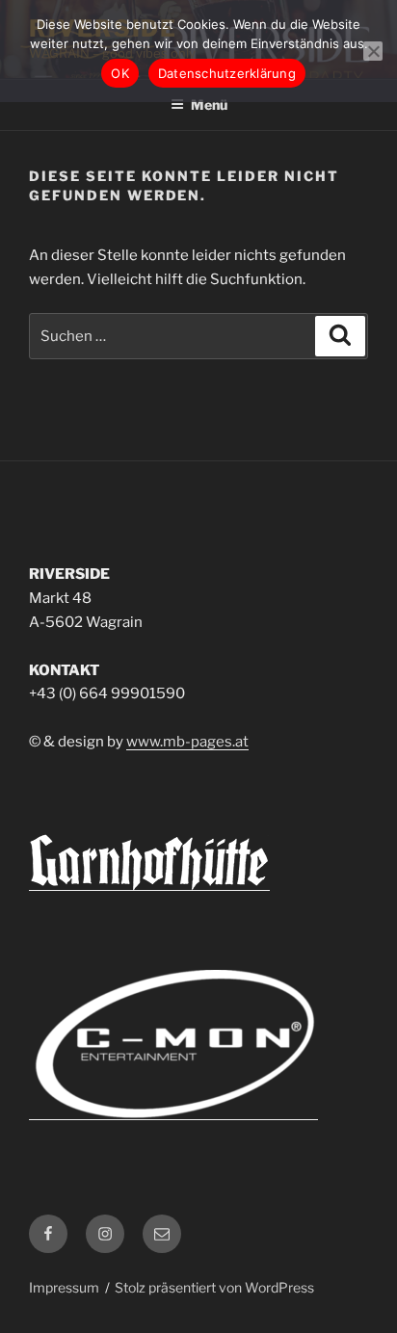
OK (120, 73)
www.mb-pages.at (187, 741)
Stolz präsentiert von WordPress (214, 1287)
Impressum (64, 1287)
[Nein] (373, 51)
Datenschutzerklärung (227, 73)
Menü (209, 104)
